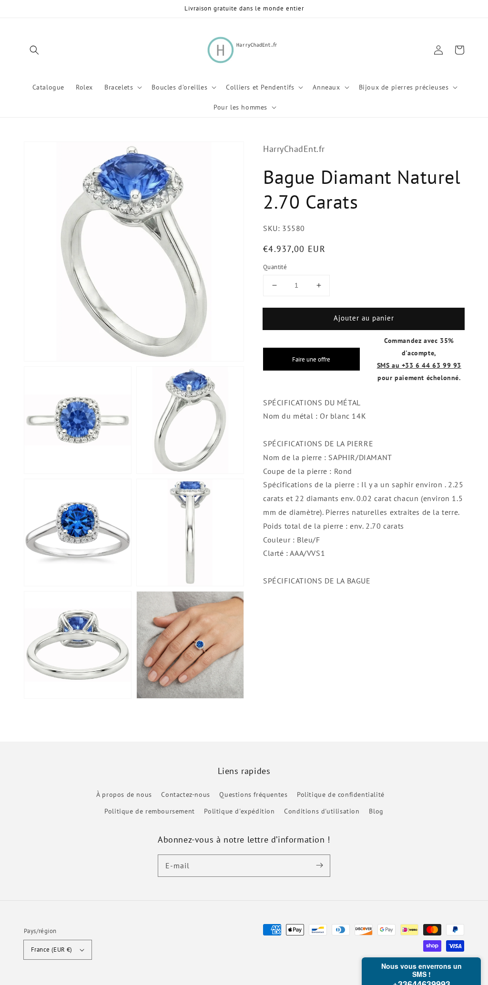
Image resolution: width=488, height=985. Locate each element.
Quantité (275, 267)
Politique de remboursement (149, 811)
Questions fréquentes (253, 794)
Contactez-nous (185, 794)
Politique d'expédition (239, 811)
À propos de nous (124, 794)
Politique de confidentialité (341, 794)
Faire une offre (311, 359)
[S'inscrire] (319, 865)
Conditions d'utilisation (321, 811)
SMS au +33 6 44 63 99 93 (419, 365)
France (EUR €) (51, 949)
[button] (34, 50)
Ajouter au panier (364, 317)
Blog (376, 811)
